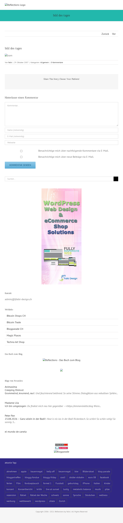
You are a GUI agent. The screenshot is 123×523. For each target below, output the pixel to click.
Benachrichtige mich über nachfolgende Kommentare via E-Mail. (73, 150)
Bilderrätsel (88, 471)
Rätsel (23, 495)
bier (76, 471)
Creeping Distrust (14, 390)
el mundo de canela (16, 431)
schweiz (55, 495)
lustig (66, 489)
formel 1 (47, 483)
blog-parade (104, 471)
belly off (50, 471)
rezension (11, 495)
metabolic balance (82, 489)
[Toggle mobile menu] (117, 5)
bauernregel (36, 471)
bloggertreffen (14, 477)
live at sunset (52, 489)
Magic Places (14, 335)
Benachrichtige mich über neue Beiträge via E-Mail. (66, 156)
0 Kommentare (57, 62)
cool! (62, 477)
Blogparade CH (15, 328)
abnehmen (12, 471)
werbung (11, 501)
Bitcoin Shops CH (16, 315)
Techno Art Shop (16, 342)
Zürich (62, 501)
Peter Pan (10, 415)
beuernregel (64, 471)
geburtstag (73, 483)
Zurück (105, 33)
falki (10, 62)
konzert (10, 489)
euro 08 (92, 477)
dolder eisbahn (76, 477)
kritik (39, 489)
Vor (114, 33)
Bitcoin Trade (14, 322)
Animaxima (11, 386)
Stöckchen (90, 495)
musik (98, 489)
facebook (104, 477)
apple (23, 471)
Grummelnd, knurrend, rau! (19, 393)
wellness (103, 495)
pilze (107, 489)
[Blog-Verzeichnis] (61, 448)
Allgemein (44, 62)
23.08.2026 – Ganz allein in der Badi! (25, 418)
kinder (107, 483)
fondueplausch (32, 483)
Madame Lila (12, 402)
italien (97, 483)
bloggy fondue (32, 477)
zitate (52, 501)
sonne (66, 495)
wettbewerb (25, 501)
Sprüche (77, 495)
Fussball (60, 483)
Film (18, 483)
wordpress (40, 501)
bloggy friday (49, 477)
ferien (9, 483)
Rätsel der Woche (38, 495)
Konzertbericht (25, 489)
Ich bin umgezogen (15, 406)
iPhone (86, 483)
